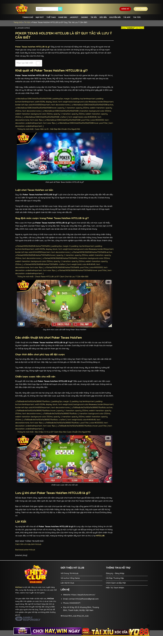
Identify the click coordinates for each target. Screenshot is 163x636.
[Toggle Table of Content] (37, 63)
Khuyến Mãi (115, 17)
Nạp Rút (40, 17)
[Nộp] (60, 9)
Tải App (126, 17)
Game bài (62, 17)
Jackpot (74, 17)
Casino (84, 17)
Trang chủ (27, 17)
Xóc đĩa (103, 17)
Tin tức (137, 17)
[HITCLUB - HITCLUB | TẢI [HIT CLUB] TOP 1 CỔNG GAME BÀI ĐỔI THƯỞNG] (23, 9)
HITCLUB (100, 535)
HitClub (18, 587)
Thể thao (51, 17)
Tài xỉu (94, 17)
